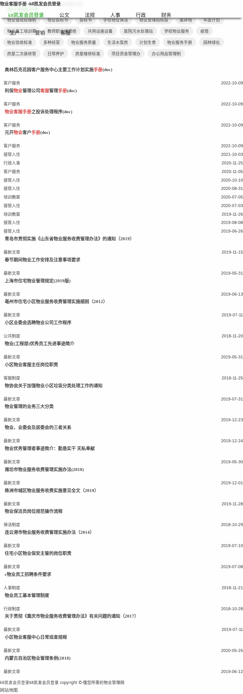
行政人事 (12, 163)
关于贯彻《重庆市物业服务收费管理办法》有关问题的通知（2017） (72, 616)
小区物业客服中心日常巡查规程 (36, 637)
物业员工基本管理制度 (27, 595)
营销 (40, 33)
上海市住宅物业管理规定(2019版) (38, 280)
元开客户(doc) (27, 132)
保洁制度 (12, 524)
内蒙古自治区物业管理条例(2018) (38, 658)
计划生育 (147, 42)
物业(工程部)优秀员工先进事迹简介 (39, 343)
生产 (14, 33)
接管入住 (12, 154)
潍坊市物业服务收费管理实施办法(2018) (44, 469)
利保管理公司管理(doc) (41, 90)
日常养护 (55, 53)
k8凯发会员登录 (26, 15)
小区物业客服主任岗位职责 (31, 364)
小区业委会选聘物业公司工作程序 (38, 322)
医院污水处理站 (138, 31)
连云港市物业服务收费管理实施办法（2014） (49, 532)
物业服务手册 (179, 42)
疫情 (204, 31)
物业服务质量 (83, 42)
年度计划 (211, 20)
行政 (141, 15)
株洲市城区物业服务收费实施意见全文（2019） (52, 490)
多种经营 (51, 42)
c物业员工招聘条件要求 (28, 574)
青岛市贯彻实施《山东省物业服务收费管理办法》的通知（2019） (69, 238)
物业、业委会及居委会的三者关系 (38, 427)
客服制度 (12, 378)
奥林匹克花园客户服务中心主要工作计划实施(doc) (58, 69)
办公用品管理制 (166, 53)
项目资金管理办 (125, 53)
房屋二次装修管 (21, 53)
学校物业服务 (176, 31)
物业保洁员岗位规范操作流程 (34, 511)
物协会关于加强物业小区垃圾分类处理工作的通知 (54, 385)
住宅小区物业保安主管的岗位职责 (38, 553)
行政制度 (12, 608)
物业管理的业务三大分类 (29, 406)
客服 (65, 33)
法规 (90, 15)
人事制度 (12, 587)
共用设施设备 (100, 31)
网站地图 (9, 690)
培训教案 (12, 197)
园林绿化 (211, 42)
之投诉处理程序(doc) (38, 111)
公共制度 (12, 336)
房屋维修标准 (87, 53)
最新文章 (12, 252)
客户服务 (12, 83)
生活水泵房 (117, 42)
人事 (115, 15)
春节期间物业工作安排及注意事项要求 (42, 259)
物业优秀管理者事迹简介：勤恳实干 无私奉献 (50, 448)
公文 (64, 15)
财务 (166, 15)
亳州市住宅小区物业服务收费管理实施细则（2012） (56, 301)
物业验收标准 (19, 42)
